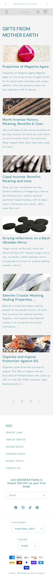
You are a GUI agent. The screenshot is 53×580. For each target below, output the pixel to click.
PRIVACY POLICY (15, 461)
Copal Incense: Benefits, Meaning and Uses (22, 179)
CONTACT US (13, 468)
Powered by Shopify (35, 573)
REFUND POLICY (15, 446)
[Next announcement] (47, 4)
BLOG (9, 425)
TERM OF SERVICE (16, 439)
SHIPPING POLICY (15, 454)
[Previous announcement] (6, 4)
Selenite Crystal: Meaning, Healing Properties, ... (23, 297)
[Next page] (39, 401)
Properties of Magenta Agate (26, 67)
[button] (6, 11)
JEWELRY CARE (14, 432)
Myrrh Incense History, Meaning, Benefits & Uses (23, 122)
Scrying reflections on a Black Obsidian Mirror (26, 240)
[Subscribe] (43, 495)
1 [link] (13, 401)
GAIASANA (22, 573)
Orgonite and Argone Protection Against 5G (20, 359)
